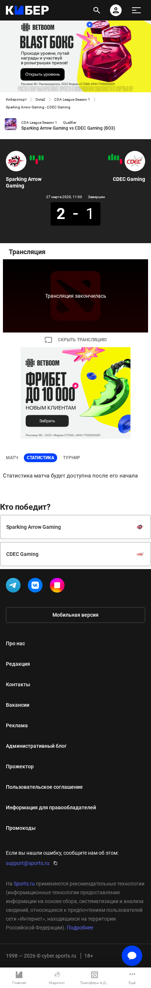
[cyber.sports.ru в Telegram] (14, 586)
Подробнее (80, 928)
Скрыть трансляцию (82, 339)
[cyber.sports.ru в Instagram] (58, 586)
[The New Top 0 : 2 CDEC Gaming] (115, 157)
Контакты (18, 684)
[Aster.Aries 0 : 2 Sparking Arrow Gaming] (34, 157)
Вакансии (17, 705)
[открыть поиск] (97, 10)
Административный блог (36, 746)
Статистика (40, 457)
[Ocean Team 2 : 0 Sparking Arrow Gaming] (37, 161)
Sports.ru (24, 884)
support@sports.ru (27, 863)
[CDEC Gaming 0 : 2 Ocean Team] (121, 161)
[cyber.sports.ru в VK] (36, 586)
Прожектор (20, 766)
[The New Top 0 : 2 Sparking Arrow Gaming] (39, 157)
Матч (12, 457)
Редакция (18, 664)
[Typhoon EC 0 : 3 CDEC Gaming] (112, 157)
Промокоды (21, 828)
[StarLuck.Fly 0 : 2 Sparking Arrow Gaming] (42, 157)
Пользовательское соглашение (44, 787)
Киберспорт (16, 99)
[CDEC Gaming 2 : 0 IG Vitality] (118, 157)
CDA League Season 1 (72, 99)
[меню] (136, 10)
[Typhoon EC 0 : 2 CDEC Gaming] (109, 157)
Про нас (15, 643)
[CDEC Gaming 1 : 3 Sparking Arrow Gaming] (31, 157)
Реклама (17, 725)
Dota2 (40, 99)
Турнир (71, 457)
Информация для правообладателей (51, 807)
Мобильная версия (75, 615)
